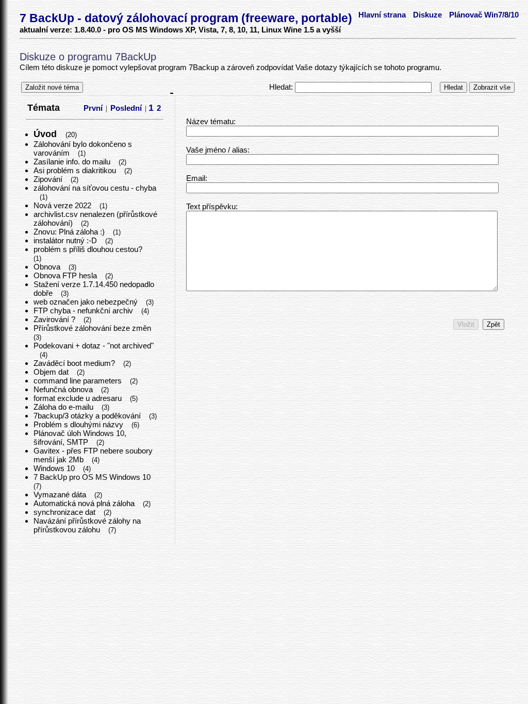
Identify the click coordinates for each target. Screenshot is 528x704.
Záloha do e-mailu (64, 407)
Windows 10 (55, 468)
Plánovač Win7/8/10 (484, 14)
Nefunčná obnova (64, 389)
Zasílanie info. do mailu (73, 161)
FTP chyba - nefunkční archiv (84, 310)
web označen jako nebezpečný (87, 301)
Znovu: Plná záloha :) (70, 231)
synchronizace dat (65, 512)
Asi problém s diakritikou (76, 170)
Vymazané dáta (61, 494)
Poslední (126, 108)
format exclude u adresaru (79, 398)
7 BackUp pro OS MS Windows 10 (93, 477)
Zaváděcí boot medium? (75, 363)
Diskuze (427, 14)
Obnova (48, 266)
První (93, 108)
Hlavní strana (382, 14)
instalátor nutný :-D (66, 240)
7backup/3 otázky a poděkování (88, 415)
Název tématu (210, 121)
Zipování (49, 179)
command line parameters (79, 380)
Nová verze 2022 (63, 205)
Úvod (46, 134)
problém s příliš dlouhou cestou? (89, 249)
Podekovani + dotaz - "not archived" (94, 345)
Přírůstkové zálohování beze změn (93, 328)
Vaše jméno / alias (217, 149)
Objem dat (52, 371)
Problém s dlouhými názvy (79, 424)
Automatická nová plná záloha (85, 503)
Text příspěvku (211, 206)
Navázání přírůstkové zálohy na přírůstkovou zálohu (87, 525)
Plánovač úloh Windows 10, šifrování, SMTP (80, 437)
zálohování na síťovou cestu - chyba (95, 187)
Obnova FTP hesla (66, 275)
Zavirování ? (55, 319)
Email (195, 178)
